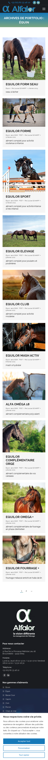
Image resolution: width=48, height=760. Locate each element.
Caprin (8, 699)
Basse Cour (10, 695)
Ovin (7, 703)
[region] (24, 736)
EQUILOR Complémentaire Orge (20, 460)
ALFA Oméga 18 (17, 404)
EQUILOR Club (17, 304)
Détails (27, 58)
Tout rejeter (24, 755)
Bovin (8, 687)
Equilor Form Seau (22, 84)
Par (19, 88)
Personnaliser (24, 748)
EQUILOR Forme (18, 131)
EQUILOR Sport (18, 196)
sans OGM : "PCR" (17, 135)
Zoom (20, 58)
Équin (8, 88)
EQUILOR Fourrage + (22, 568)
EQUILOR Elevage (20, 251)
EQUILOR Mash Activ (22, 355)
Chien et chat (11, 711)
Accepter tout (24, 741)
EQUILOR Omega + (20, 517)
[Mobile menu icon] (43, 8)
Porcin (8, 707)
